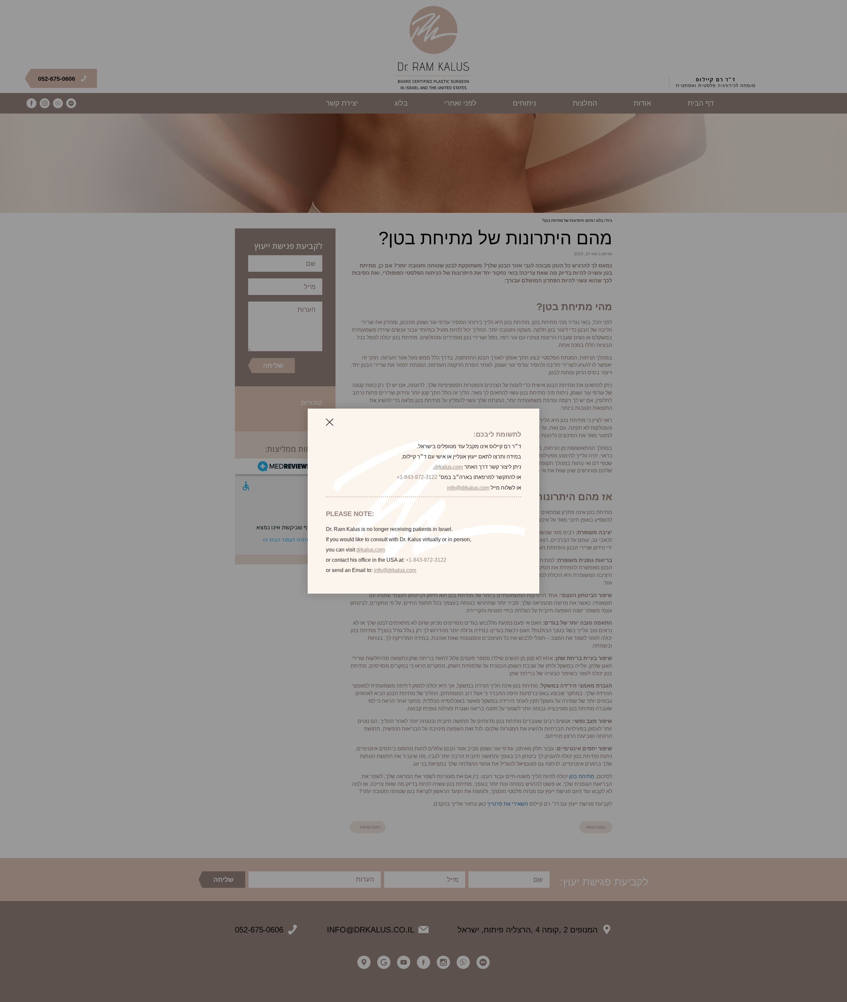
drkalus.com (448, 467)
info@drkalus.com (468, 488)
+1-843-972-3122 (417, 477)
